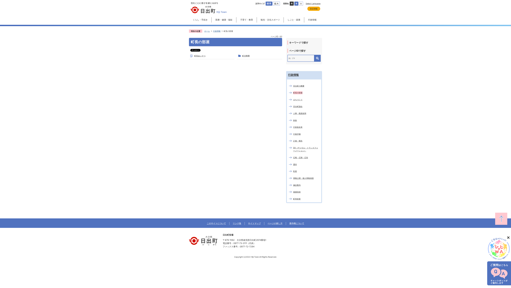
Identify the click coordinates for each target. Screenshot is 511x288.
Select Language (313, 3)
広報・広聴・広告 (300, 157)
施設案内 (297, 185)
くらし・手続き (200, 19)
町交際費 (246, 56)
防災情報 (314, 9)
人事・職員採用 (299, 113)
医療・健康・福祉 (223, 19)
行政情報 (312, 19)
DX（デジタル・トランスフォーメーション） (305, 149)
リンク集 (237, 223)
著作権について (296, 223)
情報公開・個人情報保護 (303, 178)
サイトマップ (254, 223)
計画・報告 (297, 141)
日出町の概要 (298, 86)
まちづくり (297, 100)
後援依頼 (297, 192)
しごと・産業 (294, 19)
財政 (295, 120)
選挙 (295, 164)
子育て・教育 (246, 19)
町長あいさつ (199, 56)
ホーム (207, 31)
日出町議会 (297, 106)
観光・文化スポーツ (270, 19)
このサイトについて (216, 223)
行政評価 (297, 134)
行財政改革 (297, 127)
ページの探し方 (275, 223)
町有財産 (297, 199)
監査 (295, 171)
